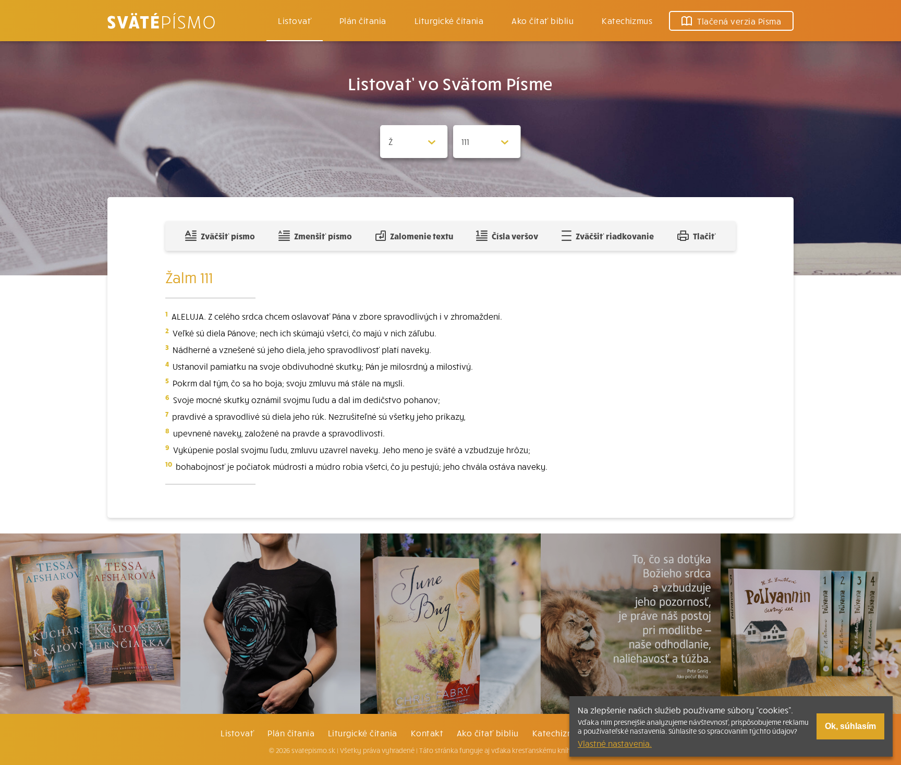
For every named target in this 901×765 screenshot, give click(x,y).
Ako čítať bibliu (488, 732)
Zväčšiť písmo (228, 235)
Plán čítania (290, 732)
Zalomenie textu (421, 235)
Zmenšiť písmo (323, 235)
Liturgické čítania (449, 20)
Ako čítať (543, 20)
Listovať (294, 20)
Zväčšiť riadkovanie (615, 235)
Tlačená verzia (739, 21)
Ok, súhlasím (850, 726)
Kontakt (427, 732)
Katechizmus (627, 20)
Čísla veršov (515, 235)
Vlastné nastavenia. (615, 743)
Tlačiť (704, 235)
